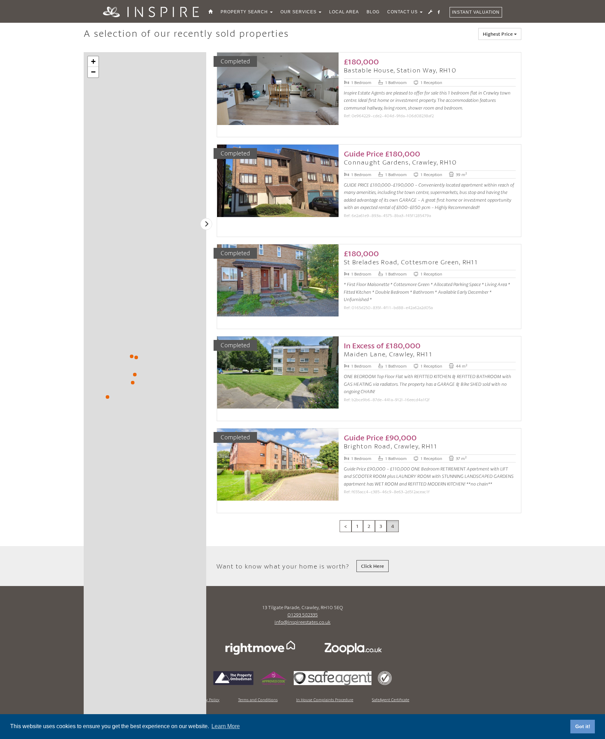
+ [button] (93, 61)
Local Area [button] (344, 12)
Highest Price (498, 33)
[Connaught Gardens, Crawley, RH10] (136, 357)
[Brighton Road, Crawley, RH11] (132, 382)
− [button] (93, 72)
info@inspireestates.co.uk (302, 622)
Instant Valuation (476, 12)
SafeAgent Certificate (390, 699)
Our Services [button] (299, 12)
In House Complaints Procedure (324, 699)
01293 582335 (302, 614)
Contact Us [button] (403, 12)
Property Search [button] (245, 12)
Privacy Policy (208, 699)
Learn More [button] (225, 726)
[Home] (210, 12)
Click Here (372, 566)
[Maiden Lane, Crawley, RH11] (131, 356)
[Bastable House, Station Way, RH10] (135, 374)
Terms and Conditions (258, 699)
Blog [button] (373, 12)
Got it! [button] (582, 726)
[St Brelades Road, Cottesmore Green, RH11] (107, 397)
